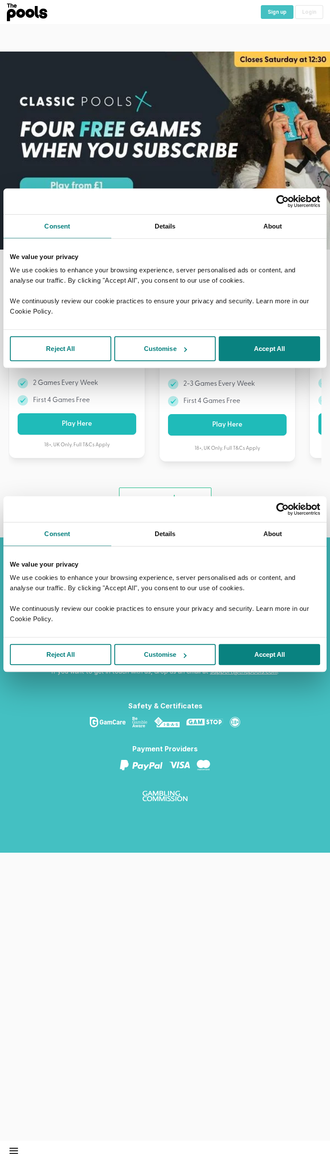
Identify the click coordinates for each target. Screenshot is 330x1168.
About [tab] (272, 533)
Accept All (269, 654)
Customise (160, 654)
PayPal (144, 765)
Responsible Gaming (238, 722)
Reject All (60, 654)
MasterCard (207, 765)
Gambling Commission (168, 796)
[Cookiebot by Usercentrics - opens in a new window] (282, 509)
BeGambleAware (143, 722)
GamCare (111, 722)
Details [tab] (165, 533)
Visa (183, 765)
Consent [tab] (57, 533)
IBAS (170, 722)
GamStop (208, 722)
